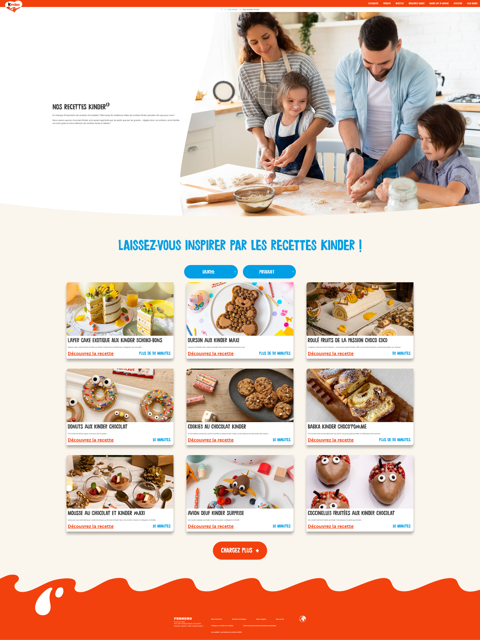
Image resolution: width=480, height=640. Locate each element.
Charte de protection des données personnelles (259, 625)
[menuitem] (373, 3)
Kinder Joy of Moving (439, 3)
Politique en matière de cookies (222, 625)
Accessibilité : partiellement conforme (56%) (226, 632)
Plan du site (280, 619)
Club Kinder (472, 3)
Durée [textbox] (208, 272)
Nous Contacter (216, 619)
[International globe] (303, 620)
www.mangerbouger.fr (195, 626)
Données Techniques (239, 619)
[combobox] (211, 272)
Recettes (400, 3)
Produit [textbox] (267, 272)
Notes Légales (261, 619)
